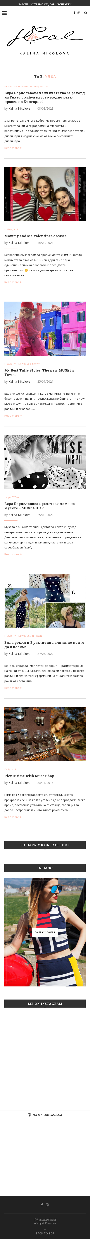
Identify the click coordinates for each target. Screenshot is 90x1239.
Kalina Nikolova (19, 108)
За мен (23, 4)
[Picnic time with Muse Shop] (45, 734)
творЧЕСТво (41, 86)
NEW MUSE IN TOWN (16, 86)
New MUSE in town (29, 363)
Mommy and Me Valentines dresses (35, 236)
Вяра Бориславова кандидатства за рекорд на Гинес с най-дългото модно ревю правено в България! (44, 97)
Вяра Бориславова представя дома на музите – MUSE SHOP (39, 505)
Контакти (64, 4)
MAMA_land (11, 229)
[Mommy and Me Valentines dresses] (45, 194)
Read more (11, 148)
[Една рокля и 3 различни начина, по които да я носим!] (45, 601)
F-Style (8, 363)
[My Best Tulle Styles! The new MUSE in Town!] (45, 329)
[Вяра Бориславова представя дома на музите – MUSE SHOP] (45, 462)
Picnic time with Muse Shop (29, 776)
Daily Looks (10, 769)
